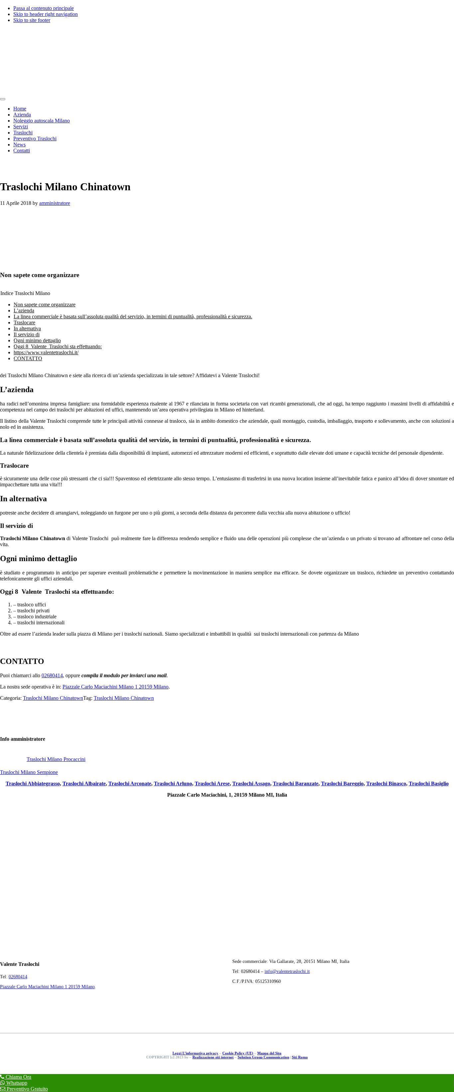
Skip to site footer (31, 20)
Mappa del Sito (269, 1053)
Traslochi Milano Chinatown (53, 698)
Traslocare (24, 322)
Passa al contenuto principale (43, 8)
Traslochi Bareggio (342, 783)
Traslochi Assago (251, 783)
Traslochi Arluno (173, 783)
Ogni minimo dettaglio (37, 340)
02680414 (52, 675)
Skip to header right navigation (45, 14)
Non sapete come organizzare (44, 304)
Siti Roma (300, 1057)
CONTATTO (28, 358)
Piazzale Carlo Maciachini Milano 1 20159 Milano (115, 687)
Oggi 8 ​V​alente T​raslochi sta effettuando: (58, 346)
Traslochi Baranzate (295, 783)
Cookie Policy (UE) (237, 1053)
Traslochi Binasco (386, 783)
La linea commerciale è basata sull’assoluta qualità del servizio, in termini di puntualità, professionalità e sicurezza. (133, 316)
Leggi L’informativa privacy (195, 1053)
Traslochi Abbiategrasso (33, 783)
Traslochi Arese (212, 783)
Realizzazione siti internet (213, 1057)
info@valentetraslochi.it (287, 971)
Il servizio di (27, 334)
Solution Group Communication (263, 1057)
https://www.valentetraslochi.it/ (46, 352)
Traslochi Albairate (84, 783)
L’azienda (24, 310)
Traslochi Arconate (129, 783)
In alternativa (27, 328)
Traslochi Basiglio (429, 783)
